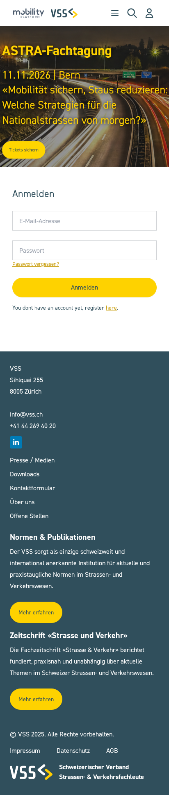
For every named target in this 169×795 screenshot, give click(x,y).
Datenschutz (73, 750)
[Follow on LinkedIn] (16, 442)
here (111, 308)
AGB (112, 750)
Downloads (24, 474)
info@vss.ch (26, 414)
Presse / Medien (32, 460)
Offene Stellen (29, 516)
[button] (149, 13)
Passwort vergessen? (35, 263)
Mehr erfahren (36, 612)
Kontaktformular (32, 488)
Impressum (25, 750)
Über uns (22, 502)
